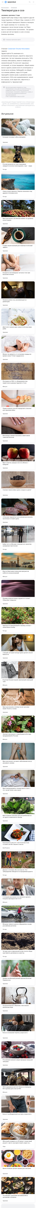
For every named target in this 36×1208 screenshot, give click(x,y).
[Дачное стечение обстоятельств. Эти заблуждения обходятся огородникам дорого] (18, 864)
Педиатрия (14, 7)
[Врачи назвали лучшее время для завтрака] (18, 1162)
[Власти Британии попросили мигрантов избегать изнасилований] (18, 565)
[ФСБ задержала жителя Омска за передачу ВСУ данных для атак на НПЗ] (18, 1081)
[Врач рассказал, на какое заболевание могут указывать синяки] (18, 755)
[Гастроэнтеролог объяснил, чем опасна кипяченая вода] (18, 1000)
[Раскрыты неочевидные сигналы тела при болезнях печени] (18, 267)
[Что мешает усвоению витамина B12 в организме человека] (18, 1189)
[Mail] (6, 2)
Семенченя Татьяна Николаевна (18, 49)
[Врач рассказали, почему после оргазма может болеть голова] (18, 701)
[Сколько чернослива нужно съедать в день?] (18, 484)
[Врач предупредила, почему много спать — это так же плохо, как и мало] (18, 782)
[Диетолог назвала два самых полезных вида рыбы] (18, 321)
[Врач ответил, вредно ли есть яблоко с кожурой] (18, 457)
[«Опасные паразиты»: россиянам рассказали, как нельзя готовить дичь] (18, 511)
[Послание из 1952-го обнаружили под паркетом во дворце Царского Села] (18, 375)
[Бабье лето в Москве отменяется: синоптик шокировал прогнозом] (18, 538)
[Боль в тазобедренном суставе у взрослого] (18, 1108)
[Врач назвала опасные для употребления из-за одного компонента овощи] (18, 810)
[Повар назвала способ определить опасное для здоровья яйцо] (18, 402)
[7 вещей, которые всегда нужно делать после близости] (18, 647)
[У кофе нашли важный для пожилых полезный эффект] (18, 240)
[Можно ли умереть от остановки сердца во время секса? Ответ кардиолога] (18, 348)
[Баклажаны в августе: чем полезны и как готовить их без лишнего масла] (18, 837)
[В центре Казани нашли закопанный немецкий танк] (18, 674)
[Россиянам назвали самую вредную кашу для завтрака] (18, 1054)
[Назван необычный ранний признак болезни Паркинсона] (18, 972)
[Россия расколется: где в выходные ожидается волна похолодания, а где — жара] (18, 158)
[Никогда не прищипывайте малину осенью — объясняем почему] (18, 620)
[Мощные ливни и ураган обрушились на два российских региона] (18, 918)
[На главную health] (11, 2)
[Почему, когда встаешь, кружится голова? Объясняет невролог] (18, 592)
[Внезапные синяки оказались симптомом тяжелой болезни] (18, 430)
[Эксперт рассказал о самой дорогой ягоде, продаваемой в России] (18, 728)
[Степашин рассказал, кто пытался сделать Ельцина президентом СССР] (18, 891)
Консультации (5, 7)
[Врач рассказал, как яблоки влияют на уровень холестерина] (18, 212)
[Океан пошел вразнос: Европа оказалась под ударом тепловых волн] (18, 185)
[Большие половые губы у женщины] (18, 131)
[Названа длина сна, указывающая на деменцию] (18, 294)
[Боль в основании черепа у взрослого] (18, 1027)
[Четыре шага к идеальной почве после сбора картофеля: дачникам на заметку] (18, 945)
